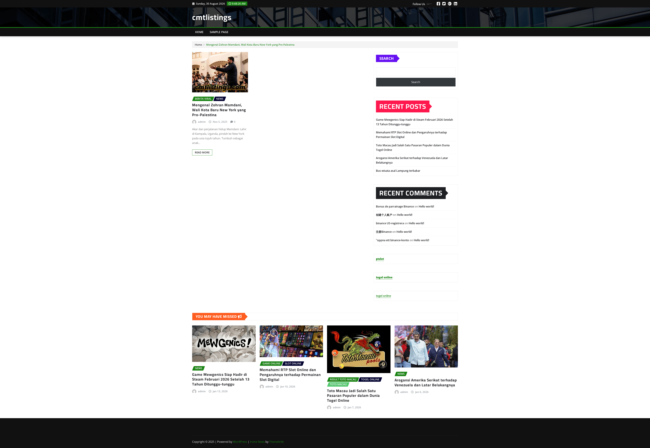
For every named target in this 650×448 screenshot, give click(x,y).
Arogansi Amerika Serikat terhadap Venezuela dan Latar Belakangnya (426, 382)
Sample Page (219, 32)
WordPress (240, 442)
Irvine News (257, 442)
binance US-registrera (390, 223)
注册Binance (384, 232)
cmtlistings (212, 17)
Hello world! (426, 206)
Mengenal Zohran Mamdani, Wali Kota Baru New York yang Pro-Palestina (250, 44)
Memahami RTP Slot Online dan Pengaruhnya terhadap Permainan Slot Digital (290, 374)
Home (199, 32)
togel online (383, 296)
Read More (202, 152)
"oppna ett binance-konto (392, 240)
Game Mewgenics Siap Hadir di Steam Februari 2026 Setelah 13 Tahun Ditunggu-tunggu (221, 379)
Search (386, 58)
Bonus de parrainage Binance (395, 206)
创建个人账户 (384, 215)
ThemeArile (276, 442)
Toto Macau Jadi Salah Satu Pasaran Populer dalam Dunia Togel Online (353, 395)
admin (202, 121)
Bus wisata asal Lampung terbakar (398, 171)
